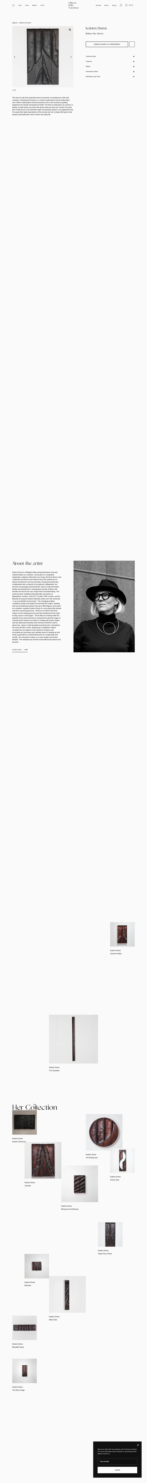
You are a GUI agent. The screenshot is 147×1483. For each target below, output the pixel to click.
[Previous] (14, 57)
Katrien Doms (96, 28)
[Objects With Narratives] (73, 5)
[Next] (71, 57)
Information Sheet (92, 71)
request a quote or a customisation (107, 44)
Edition (88, 66)
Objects (14, 23)
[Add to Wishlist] (132, 44)
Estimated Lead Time (93, 76)
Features (89, 61)
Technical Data (91, 56)
